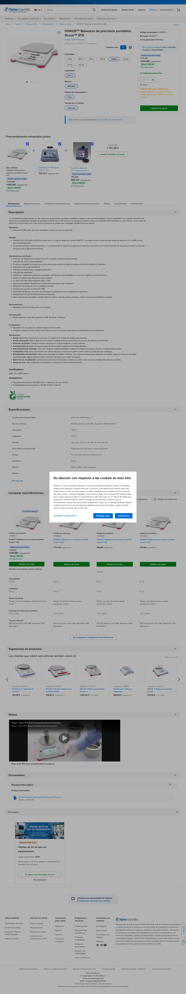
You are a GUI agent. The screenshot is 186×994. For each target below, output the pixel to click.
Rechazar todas (103, 516)
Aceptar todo (123, 516)
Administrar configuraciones (65, 516)
